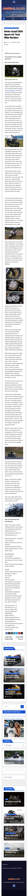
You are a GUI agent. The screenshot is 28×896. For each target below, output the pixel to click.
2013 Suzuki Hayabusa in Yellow (13, 693)
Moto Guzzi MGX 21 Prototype (13, 818)
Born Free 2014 (11, 835)
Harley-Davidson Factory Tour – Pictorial (12, 852)
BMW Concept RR (13, 802)
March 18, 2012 (11, 854)
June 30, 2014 (10, 838)
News (7, 814)
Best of (7, 848)
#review (15, 42)
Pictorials (12, 833)
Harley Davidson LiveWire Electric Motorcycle (12, 677)
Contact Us (5, 864)
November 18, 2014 (12, 821)
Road (7, 799)
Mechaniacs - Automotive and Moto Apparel (13, 718)
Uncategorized (12, 814)
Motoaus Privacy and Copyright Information (12, 868)
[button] (21, 18)
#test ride (6, 44)
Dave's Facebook (8, 777)
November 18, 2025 (12, 804)
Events (7, 833)
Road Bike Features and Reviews (12, 673)
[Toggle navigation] (13, 19)
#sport (18, 42)
